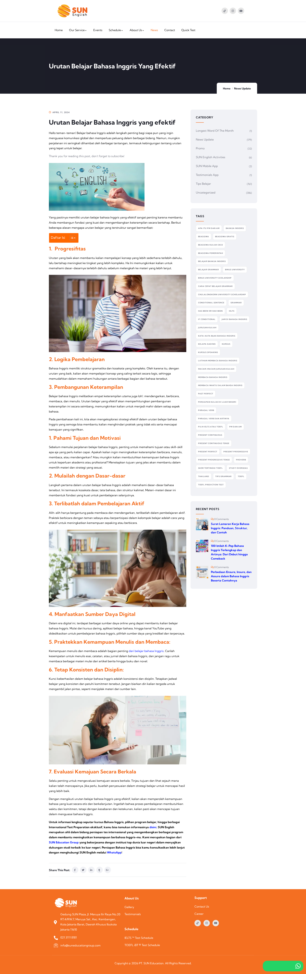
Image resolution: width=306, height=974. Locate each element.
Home (227, 88)
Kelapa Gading (207, 344)
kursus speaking (208, 352)
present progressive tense (214, 460)
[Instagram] (233, 11)
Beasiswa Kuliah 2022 (210, 245)
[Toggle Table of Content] (71, 238)
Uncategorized (205, 192)
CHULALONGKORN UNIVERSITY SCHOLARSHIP (222, 294)
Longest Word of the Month (215, 130)
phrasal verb (206, 410)
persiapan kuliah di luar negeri (217, 402)
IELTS (231, 311)
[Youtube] (241, 11)
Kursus (226, 344)
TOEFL (241, 476)
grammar (236, 303)
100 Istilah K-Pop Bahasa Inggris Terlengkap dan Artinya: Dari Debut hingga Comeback (229, 552)
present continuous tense (213, 443)
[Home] (72, 10)
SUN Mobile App (207, 166)
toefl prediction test (211, 485)
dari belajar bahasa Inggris (146, 651)
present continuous (210, 435)
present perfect (207, 452)
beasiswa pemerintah (210, 253)
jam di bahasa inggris (234, 319)
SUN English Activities (210, 157)
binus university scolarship (215, 278)
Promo (200, 148)
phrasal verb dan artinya (213, 418)
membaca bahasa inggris (212, 377)
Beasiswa (203, 236)
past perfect (205, 394)
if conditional (207, 319)
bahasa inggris (235, 228)
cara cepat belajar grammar (215, 286)
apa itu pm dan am (209, 228)
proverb (241, 460)
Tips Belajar (203, 183)
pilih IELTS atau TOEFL (210, 427)
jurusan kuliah (207, 327)
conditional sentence (211, 303)
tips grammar (223, 476)
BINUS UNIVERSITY (235, 269)
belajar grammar (208, 269)
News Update (242, 88)
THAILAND (203, 476)
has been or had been (210, 311)
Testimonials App (207, 175)
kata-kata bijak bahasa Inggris (216, 336)
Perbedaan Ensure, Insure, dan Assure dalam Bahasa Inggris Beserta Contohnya (231, 576)
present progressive (235, 452)
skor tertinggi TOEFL (210, 468)
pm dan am (235, 427)
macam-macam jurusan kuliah (216, 369)
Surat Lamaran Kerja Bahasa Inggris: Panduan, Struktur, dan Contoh (230, 528)
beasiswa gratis (224, 236)
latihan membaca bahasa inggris (217, 360)
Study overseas (238, 468)
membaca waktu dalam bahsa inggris (220, 385)
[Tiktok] (225, 11)
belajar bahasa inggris (212, 261)
